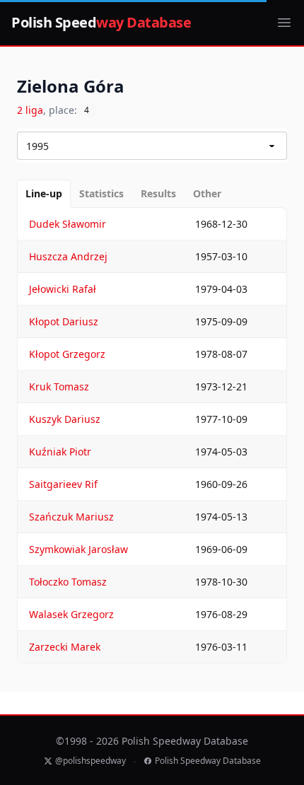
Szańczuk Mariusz (71, 516)
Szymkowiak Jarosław (78, 549)
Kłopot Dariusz (63, 321)
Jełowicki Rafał (62, 289)
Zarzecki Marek (64, 646)
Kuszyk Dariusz (64, 419)
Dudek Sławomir (67, 224)
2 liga (30, 110)
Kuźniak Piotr (60, 451)
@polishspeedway (90, 761)
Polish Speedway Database (208, 761)
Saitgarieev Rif (63, 484)
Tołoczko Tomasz (68, 581)
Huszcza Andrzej (68, 256)
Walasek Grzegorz (71, 614)
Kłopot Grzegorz (67, 354)
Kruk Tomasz (59, 386)
